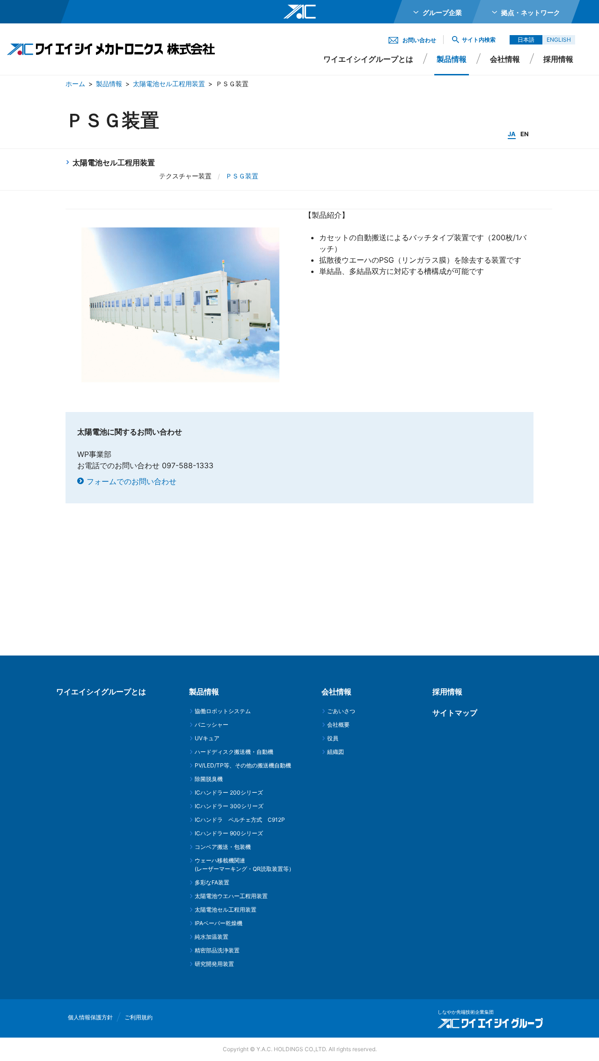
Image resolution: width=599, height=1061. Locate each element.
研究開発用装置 (214, 963)
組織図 (335, 751)
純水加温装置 (211, 936)
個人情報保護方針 (90, 1017)
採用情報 (558, 59)
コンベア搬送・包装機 (223, 846)
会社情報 (505, 59)
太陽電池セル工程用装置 (169, 84)
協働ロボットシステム (223, 711)
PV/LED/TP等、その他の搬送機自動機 (243, 765)
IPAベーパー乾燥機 (218, 923)
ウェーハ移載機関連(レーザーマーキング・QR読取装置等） (244, 864)
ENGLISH (559, 39)
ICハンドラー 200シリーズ (229, 792)
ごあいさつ (341, 711)
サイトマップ (454, 712)
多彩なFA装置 (212, 882)
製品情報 (109, 84)
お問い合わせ (419, 40)
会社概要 (338, 724)
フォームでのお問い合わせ (131, 481)
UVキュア (207, 738)
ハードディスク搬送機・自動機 (234, 751)
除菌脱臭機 (209, 778)
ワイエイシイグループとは (368, 59)
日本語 (526, 39)
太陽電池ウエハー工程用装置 (231, 895)
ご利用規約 (138, 1017)
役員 (332, 738)
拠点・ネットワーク (530, 12)
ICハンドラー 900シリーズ (229, 833)
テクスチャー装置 (185, 176)
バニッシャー (211, 724)
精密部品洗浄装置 (217, 950)
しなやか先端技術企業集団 (466, 1012)
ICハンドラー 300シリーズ (229, 806)
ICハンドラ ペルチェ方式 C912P (240, 819)
